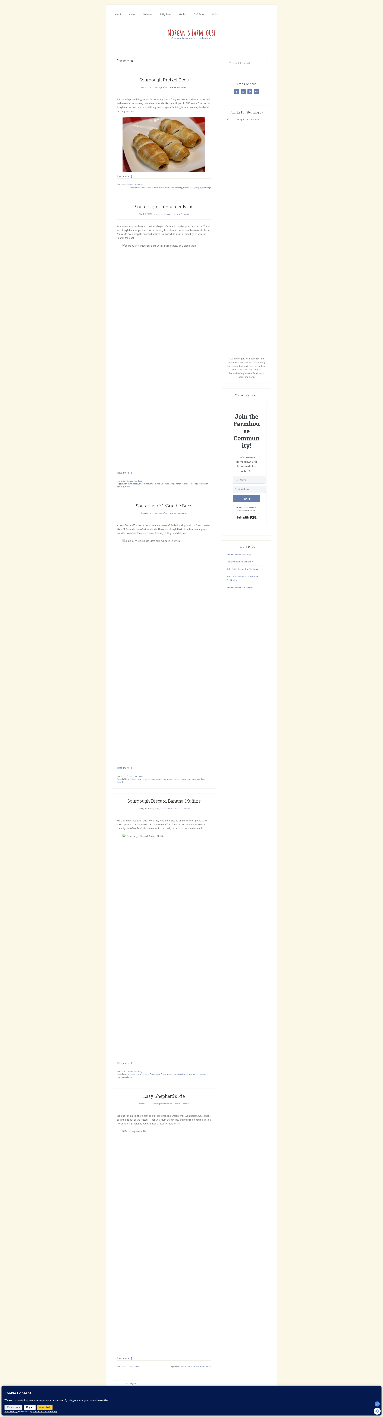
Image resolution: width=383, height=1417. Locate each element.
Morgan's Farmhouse (191, 33)
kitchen (186, 188)
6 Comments (182, 87)
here (251, 377)
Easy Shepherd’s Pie (164, 1096)
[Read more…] (124, 176)
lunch (192, 188)
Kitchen (130, 776)
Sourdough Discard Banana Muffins (164, 801)
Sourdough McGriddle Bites (164, 506)
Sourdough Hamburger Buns (164, 206)
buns (130, 484)
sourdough (206, 188)
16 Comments (182, 513)
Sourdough (138, 185)
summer (126, 487)
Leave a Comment (181, 214)
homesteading (176, 188)
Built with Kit (247, 517)
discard (139, 779)
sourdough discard (124, 1077)
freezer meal (153, 188)
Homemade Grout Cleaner (240, 587)
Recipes (130, 185)
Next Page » (130, 1384)
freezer (144, 188)
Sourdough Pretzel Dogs (164, 80)
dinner (183, 1367)
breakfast (132, 779)
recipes (198, 188)
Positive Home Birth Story (240, 561)
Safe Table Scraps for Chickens (242, 569)
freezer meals (164, 188)
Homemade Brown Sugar (239, 554)
